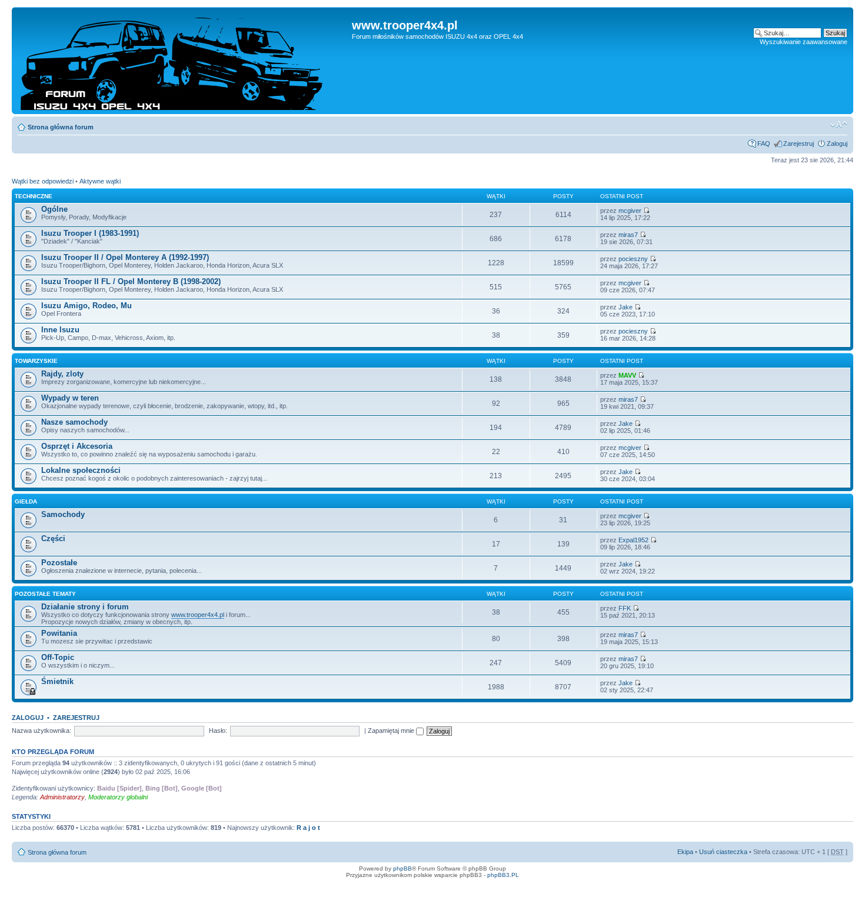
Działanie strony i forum (85, 606)
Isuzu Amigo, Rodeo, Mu (86, 305)
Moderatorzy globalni (118, 797)
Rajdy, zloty (62, 373)
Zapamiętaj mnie (392, 730)
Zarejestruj (798, 143)
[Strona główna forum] (183, 60)
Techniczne (33, 196)
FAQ (763, 143)
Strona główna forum (61, 127)
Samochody (63, 514)
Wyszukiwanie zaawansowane (803, 41)
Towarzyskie (36, 361)
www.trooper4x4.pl (197, 614)
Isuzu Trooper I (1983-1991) (90, 233)
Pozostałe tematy (45, 594)
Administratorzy (62, 797)
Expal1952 (633, 539)
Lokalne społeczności (81, 470)
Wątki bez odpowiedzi (43, 181)
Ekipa (685, 851)
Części (53, 538)
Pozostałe (59, 562)
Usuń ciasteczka (723, 851)
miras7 (628, 234)
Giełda (26, 501)
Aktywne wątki (100, 181)
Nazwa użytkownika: (41, 730)
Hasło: (218, 730)
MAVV (627, 375)
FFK (624, 608)
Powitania (59, 633)
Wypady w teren (70, 398)
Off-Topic (57, 657)
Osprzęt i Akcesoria (76, 446)
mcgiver (629, 210)
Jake (625, 307)
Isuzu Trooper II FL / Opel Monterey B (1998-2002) (131, 281)
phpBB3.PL (503, 875)
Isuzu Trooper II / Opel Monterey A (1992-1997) (125, 257)
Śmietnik (57, 681)
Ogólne (54, 209)
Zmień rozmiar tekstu (838, 124)
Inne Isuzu (60, 329)
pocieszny (633, 258)
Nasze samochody (74, 422)
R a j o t (308, 827)
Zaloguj (837, 143)
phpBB (402, 868)
